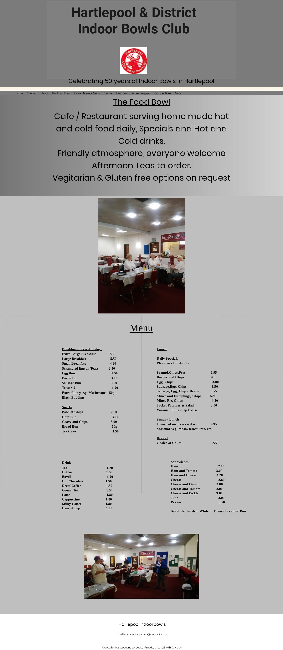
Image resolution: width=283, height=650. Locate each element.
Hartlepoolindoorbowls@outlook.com (142, 634)
